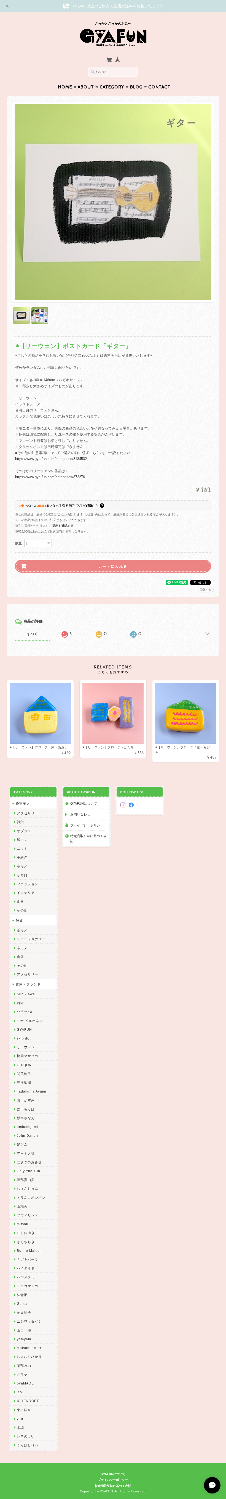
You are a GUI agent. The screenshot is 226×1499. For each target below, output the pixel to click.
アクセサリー (27, 813)
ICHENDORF (28, 1401)
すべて (32, 634)
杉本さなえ (26, 1118)
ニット (22, 848)
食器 (20, 901)
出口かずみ (26, 1100)
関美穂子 (24, 1074)
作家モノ (23, 803)
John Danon (27, 1135)
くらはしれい (27, 1445)
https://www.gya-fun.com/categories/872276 (50, 477)
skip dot (24, 1038)
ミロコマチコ (27, 1286)
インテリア (26, 893)
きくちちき (26, 1242)
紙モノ (22, 840)
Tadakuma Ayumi (31, 1091)
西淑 (20, 1003)
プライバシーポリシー (86, 825)
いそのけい (26, 1436)
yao (20, 1418)
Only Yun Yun (28, 1171)
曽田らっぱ (26, 1109)
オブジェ (24, 831)
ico (19, 1392)
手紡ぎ (22, 857)
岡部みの (24, 1365)
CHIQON (24, 1065)
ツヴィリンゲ (27, 1215)
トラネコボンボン (31, 1197)
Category (112, 87)
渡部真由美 (26, 1180)
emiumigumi (27, 1127)
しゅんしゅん (27, 1188)
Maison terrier (29, 1348)
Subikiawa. (26, 994)
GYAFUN (24, 1029)
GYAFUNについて (83, 803)
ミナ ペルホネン (30, 1020)
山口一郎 (24, 1330)
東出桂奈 (24, 1410)
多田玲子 (24, 1312)
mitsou (22, 1224)
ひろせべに (26, 1011)
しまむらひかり (29, 1356)
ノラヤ (22, 1374)
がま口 (22, 875)
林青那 (22, 1295)
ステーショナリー (31, 939)
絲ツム (22, 1144)
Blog (136, 87)
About (86, 87)
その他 (22, 910)
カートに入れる (112, 566)
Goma (22, 1303)
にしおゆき (26, 1233)
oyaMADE (25, 1383)
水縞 (20, 1427)
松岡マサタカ (27, 1056)
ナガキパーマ (27, 1259)
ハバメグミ (26, 1277)
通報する (205, 589)
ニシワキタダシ (29, 1321)
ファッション (27, 884)
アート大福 (26, 1153)
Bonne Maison (29, 1250)
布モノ (22, 866)
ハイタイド (26, 1268)
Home (65, 87)
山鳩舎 (22, 1206)
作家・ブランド (28, 984)
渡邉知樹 (24, 1082)
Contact (159, 87)
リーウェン (26, 1047)
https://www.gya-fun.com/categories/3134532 (51, 459)
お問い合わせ (80, 814)
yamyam (24, 1339)
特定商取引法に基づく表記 (88, 838)
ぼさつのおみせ (29, 1162)
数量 (18, 543)
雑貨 (20, 822)
